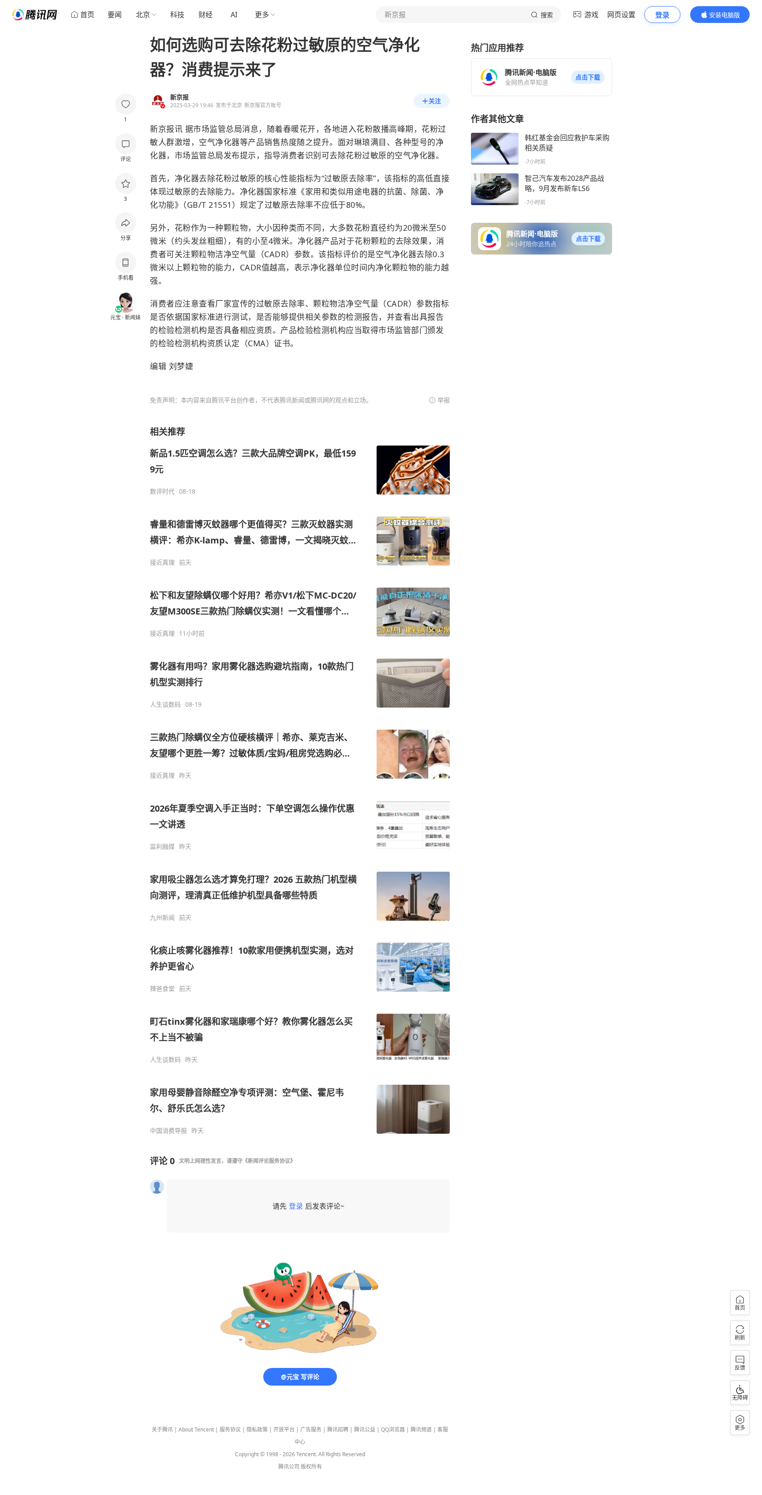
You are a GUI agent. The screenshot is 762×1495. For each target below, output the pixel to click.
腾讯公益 (364, 1429)
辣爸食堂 (162, 988)
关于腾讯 (162, 1429)
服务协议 (230, 1429)
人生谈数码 (165, 704)
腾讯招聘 (337, 1429)
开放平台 (284, 1429)
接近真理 (162, 562)
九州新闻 (162, 917)
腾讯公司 (288, 1466)
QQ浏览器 (393, 1429)
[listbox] (300, 780)
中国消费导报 (168, 1131)
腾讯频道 (421, 1429)
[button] (588, 77)
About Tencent (196, 1429)
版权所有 (311, 1466)
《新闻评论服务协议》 (269, 1161)
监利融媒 (162, 846)
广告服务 (310, 1429)
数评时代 (162, 491)
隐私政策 (257, 1429)
